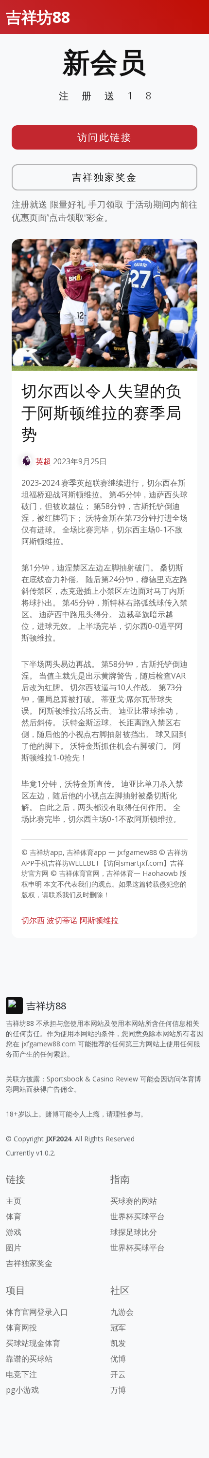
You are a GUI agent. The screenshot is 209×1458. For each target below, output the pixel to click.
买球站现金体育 (33, 1343)
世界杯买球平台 (137, 1216)
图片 (13, 1247)
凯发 (118, 1343)
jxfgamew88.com (48, 1043)
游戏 (13, 1232)
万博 (118, 1389)
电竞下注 (21, 1374)
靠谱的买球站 (29, 1358)
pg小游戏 (22, 1389)
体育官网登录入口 (37, 1312)
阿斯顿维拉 (99, 920)
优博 (118, 1358)
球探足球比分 (133, 1232)
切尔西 (33, 920)
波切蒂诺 (62, 920)
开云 (118, 1374)
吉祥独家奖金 (105, 177)
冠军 (118, 1327)
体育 (13, 1216)
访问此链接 (104, 137)
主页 (13, 1200)
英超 (43, 461)
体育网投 (21, 1327)
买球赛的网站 (133, 1200)
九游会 (122, 1312)
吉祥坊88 (38, 16)
